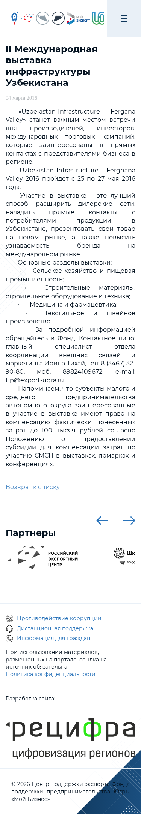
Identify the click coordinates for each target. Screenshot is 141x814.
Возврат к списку (33, 487)
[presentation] (102, 520)
